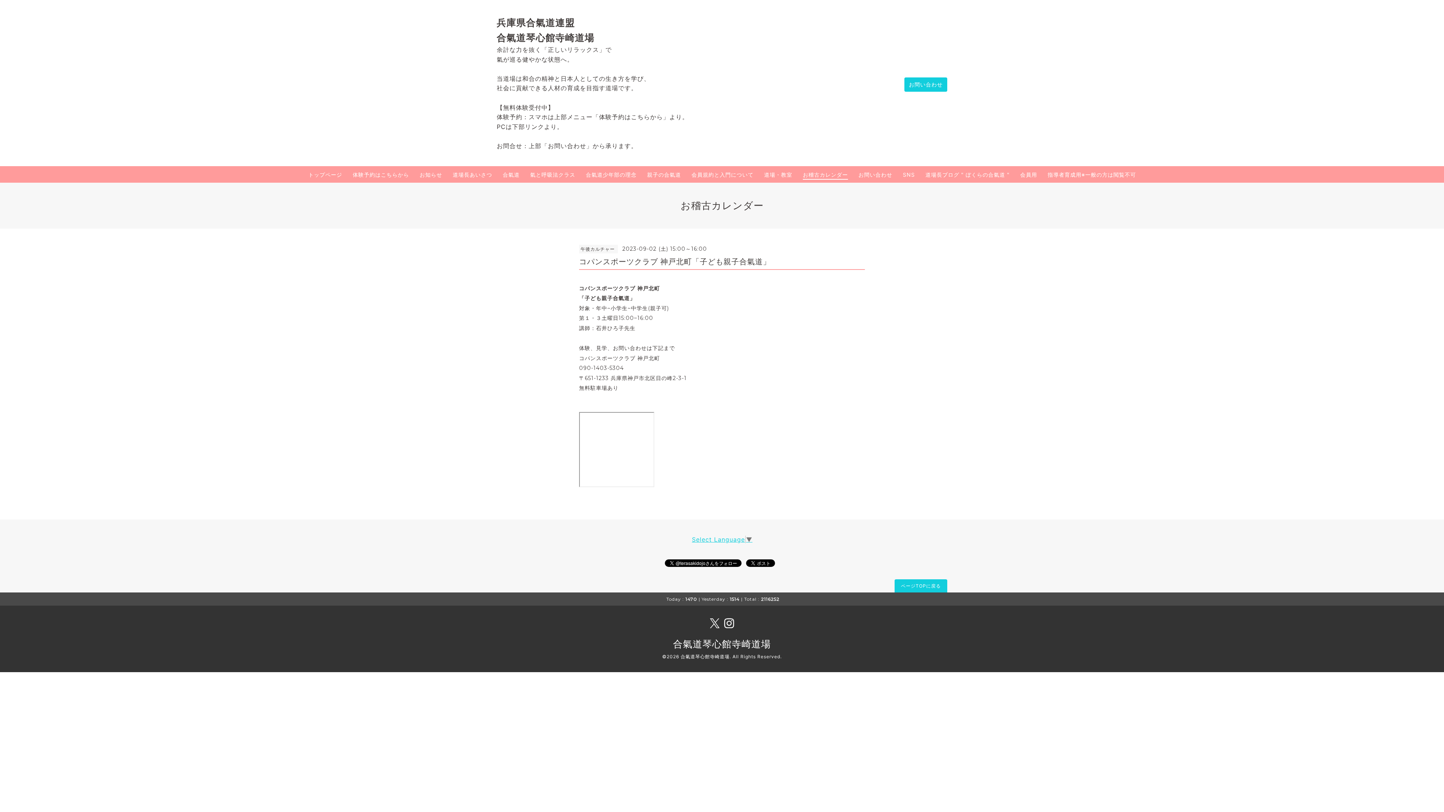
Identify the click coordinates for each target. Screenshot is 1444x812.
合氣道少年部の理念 (611, 174)
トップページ (325, 174)
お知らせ (431, 174)
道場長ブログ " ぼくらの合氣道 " (967, 174)
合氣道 (511, 174)
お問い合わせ (926, 84)
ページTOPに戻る (921, 586)
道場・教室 (778, 174)
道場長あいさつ (472, 174)
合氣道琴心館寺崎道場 (722, 644)
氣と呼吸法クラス (552, 174)
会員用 (1028, 174)
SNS (909, 174)
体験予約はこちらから (381, 174)
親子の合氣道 (664, 174)
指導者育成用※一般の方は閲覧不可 (1092, 174)
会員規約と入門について (723, 174)
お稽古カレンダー (825, 174)
